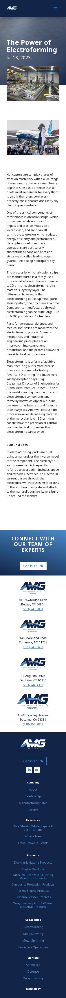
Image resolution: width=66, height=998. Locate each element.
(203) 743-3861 (33, 609)
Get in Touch (33, 566)
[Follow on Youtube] (37, 770)
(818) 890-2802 (33, 724)
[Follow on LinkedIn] (29, 770)
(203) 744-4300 (33, 685)
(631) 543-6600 (33, 647)
